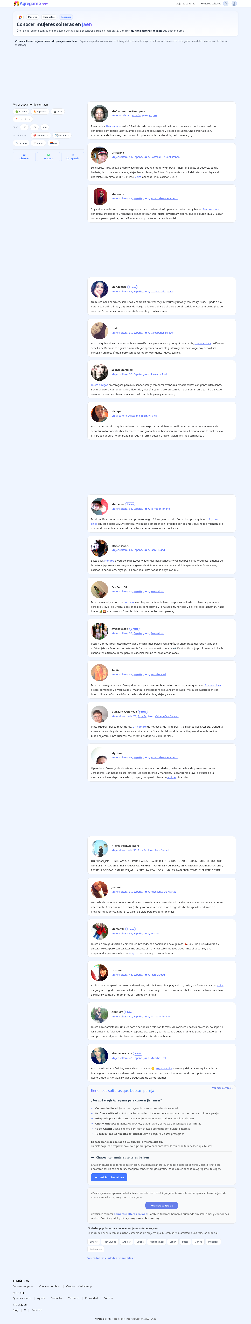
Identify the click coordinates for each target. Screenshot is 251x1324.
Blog (15, 1310)
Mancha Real (158, 674)
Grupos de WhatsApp (79, 1286)
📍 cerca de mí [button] (22, 119)
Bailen (173, 1241)
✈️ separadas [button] (62, 135)
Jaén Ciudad (158, 549)
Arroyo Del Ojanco (162, 291)
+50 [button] (34, 127)
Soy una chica (213, 685)
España (136, 115)
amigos (133, 953)
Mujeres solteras (185, 3)
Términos (73, 1298)
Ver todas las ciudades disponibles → (111, 1258)
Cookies (108, 1298)
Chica (220, 985)
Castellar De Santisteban (165, 156)
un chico (129, 602)
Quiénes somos (22, 1298)
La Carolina (96, 1249)
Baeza (185, 1241)
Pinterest (37, 1310)
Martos (155, 933)
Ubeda (140, 1241)
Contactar (56, 1298)
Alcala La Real (159, 374)
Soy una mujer (211, 209)
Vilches (152, 415)
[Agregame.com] (20, 17)
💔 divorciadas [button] (40, 135)
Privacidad (91, 1298)
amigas (171, 777)
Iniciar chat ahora (109, 1177)
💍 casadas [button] (21, 142)
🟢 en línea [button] (21, 111)
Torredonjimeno (160, 508)
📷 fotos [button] (57, 111)
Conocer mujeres (23, 1286)
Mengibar (213, 1241)
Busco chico (113, 126)
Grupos (48, 158)
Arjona (153, 115)
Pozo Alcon (157, 591)
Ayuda (41, 1298)
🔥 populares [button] (40, 111)
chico (138, 176)
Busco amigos (99, 385)
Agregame (34, 3)
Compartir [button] (72, 158)
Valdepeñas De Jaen (162, 332)
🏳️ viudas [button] (38, 142)
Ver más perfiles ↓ (222, 1087)
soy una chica (202, 343)
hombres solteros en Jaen (130, 1214)
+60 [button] (44, 127)
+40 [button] (24, 127)
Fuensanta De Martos (163, 891)
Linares (93, 1241)
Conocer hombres (49, 1286)
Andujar (126, 1241)
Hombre (109, 560)
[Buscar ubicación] (226, 3)
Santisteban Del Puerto (164, 198)
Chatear (24, 158)
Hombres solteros (210, 3)
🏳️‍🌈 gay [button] (53, 142)
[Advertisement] (115, 75)
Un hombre (139, 726)
